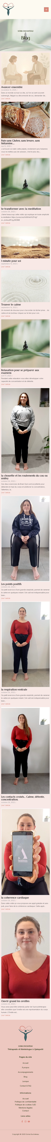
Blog (25, 1077)
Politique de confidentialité (25, 1102)
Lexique (25, 1081)
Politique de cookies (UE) (25, 1105)
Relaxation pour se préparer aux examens (20, 371)
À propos (25, 1067)
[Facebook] (22, 1121)
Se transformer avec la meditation (21, 209)
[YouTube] (29, 1121)
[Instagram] (25, 1121)
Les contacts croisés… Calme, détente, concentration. (22, 798)
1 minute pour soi (11, 261)
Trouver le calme (11, 304)
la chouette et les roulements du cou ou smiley (24, 477)
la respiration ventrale (14, 689)
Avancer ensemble (12, 87)
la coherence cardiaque (15, 897)
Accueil (25, 1063)
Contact (25, 1111)
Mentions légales (25, 1108)
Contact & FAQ (25, 1086)
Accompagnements (25, 1072)
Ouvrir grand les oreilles (15, 1001)
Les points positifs (11, 584)
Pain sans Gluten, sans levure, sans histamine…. (20, 142)
